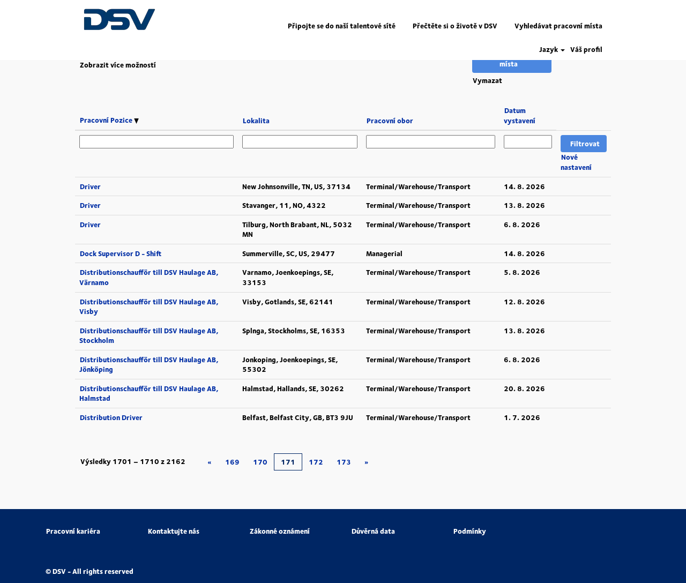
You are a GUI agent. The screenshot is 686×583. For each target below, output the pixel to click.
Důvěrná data (373, 531)
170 (260, 462)
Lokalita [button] (256, 120)
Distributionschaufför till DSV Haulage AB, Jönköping (148, 364)
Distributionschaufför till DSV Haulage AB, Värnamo (148, 277)
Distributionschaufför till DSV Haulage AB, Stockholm (148, 335)
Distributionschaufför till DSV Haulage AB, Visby (148, 306)
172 (316, 462)
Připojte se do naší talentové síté (342, 25)
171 (288, 462)
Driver (90, 186)
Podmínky (469, 531)
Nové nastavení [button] (576, 162)
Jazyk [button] (549, 50)
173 (344, 462)
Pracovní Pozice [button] (107, 120)
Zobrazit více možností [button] (118, 64)
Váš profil (586, 50)
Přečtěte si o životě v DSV (455, 25)
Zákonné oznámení (280, 531)
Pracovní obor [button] (390, 120)
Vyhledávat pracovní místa (558, 25)
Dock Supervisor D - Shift (120, 253)
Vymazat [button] (487, 80)
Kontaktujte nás (173, 531)
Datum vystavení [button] (519, 115)
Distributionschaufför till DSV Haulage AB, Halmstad (148, 393)
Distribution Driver (111, 417)
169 (232, 462)
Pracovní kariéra (73, 531)
